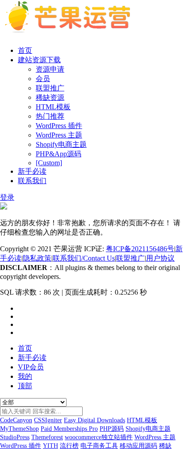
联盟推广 (50, 88)
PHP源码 (112, 428)
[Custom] (49, 163)
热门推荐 (50, 116)
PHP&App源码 (58, 154)
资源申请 (50, 69)
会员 (43, 78)
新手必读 (32, 171)
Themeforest (47, 437)
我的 (25, 376)
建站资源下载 (39, 60)
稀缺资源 (50, 97)
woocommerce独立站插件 (99, 437)
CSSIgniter (48, 420)
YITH (50, 445)
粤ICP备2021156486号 (140, 249)
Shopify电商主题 (61, 144)
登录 (7, 197)
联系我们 (32, 180)
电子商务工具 (99, 445)
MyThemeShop (19, 428)
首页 (25, 50)
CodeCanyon (16, 420)
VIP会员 (31, 367)
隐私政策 (37, 258)
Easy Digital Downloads (94, 420)
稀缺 (165, 445)
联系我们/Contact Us (84, 258)
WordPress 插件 (59, 125)
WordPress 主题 (59, 135)
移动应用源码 (138, 445)
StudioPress (14, 437)
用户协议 (160, 258)
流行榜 (69, 445)
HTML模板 (53, 107)
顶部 (25, 386)
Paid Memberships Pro (69, 428)
